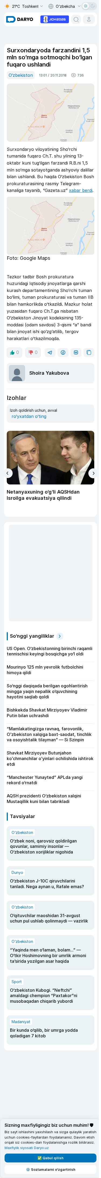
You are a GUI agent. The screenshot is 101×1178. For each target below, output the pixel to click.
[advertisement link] (54, 18)
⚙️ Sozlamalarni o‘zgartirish (50, 1169)
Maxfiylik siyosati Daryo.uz (27, 1148)
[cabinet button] (89, 19)
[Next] (93, 473)
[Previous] (8, 473)
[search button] (76, 19)
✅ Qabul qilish (50, 1158)
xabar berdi (80, 190)
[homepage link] (19, 19)
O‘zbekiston (21, 75)
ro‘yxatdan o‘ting (29, 416)
